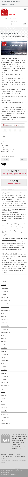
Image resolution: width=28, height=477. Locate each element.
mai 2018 (3, 341)
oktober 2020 (4, 297)
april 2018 (3, 345)
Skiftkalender (11, 4)
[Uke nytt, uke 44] (14, 48)
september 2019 (5, 310)
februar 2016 (4, 407)
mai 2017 (3, 367)
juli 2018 (3, 335)
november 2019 (5, 307)
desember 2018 (5, 326)
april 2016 (3, 401)
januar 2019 (4, 322)
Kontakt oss (9, 1)
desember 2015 (5, 414)
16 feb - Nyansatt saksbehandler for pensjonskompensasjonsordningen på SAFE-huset (14, 254)
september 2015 (5, 423)
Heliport (18, 1)
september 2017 (5, 360)
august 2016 (4, 389)
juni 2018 (3, 338)
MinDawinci (4, 4)
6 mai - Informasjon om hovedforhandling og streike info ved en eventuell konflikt (14, 239)
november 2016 (5, 379)
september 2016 (5, 385)
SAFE (14, 1)
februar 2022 (4, 288)
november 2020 (5, 294)
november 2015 (5, 417)
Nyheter (7, 156)
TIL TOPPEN (17, 471)
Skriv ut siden (4, 165)
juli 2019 (3, 313)
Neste (22, 159)
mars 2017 (4, 370)
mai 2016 (3, 398)
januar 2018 (4, 351)
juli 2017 (3, 363)
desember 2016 (5, 376)
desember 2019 (5, 304)
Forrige (6, 159)
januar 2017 (4, 373)
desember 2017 (5, 354)
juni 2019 (3, 316)
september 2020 (5, 300)
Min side (4, 1)
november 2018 (5, 329)
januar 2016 (4, 411)
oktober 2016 (4, 382)
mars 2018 (4, 348)
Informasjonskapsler (5, 472)
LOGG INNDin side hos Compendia (14, 182)
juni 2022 (3, 282)
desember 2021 (5, 291)
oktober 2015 (4, 420)
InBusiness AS (13, 474)
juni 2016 (3, 395)
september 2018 (5, 332)
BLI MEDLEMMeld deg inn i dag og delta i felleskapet (14, 172)
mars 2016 (4, 404)
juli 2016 (3, 392)
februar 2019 (4, 319)
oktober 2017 (4, 357)
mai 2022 (3, 285)
